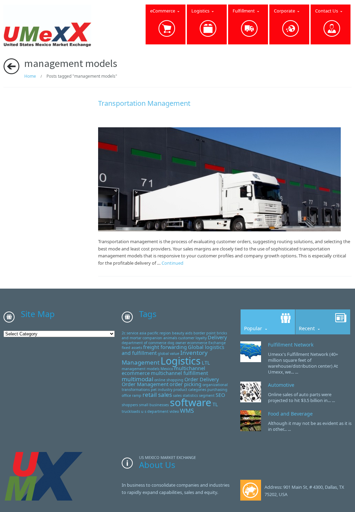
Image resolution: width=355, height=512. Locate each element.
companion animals (159, 337)
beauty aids (182, 333)
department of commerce (144, 342)
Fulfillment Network (290, 344)
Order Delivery (201, 379)
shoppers (130, 404)
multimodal (137, 379)
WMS (187, 411)
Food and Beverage (290, 413)
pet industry (161, 389)
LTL (206, 362)
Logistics (181, 360)
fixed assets (132, 347)
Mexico (167, 368)
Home (30, 76)
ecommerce (197, 342)
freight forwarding (165, 347)
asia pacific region (155, 333)
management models (140, 368)
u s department (154, 411)
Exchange (217, 342)
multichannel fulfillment (179, 373)
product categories (189, 389)
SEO (220, 395)
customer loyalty (192, 337)
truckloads (131, 411)
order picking (185, 384)
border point (204, 333)
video (174, 411)
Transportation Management (144, 103)
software (190, 402)
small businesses (154, 404)
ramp (136, 395)
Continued (172, 263)
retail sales (157, 395)
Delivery (217, 337)
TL (215, 404)
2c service (130, 333)
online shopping (168, 379)
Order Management (145, 384)
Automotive (281, 385)
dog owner (176, 342)
